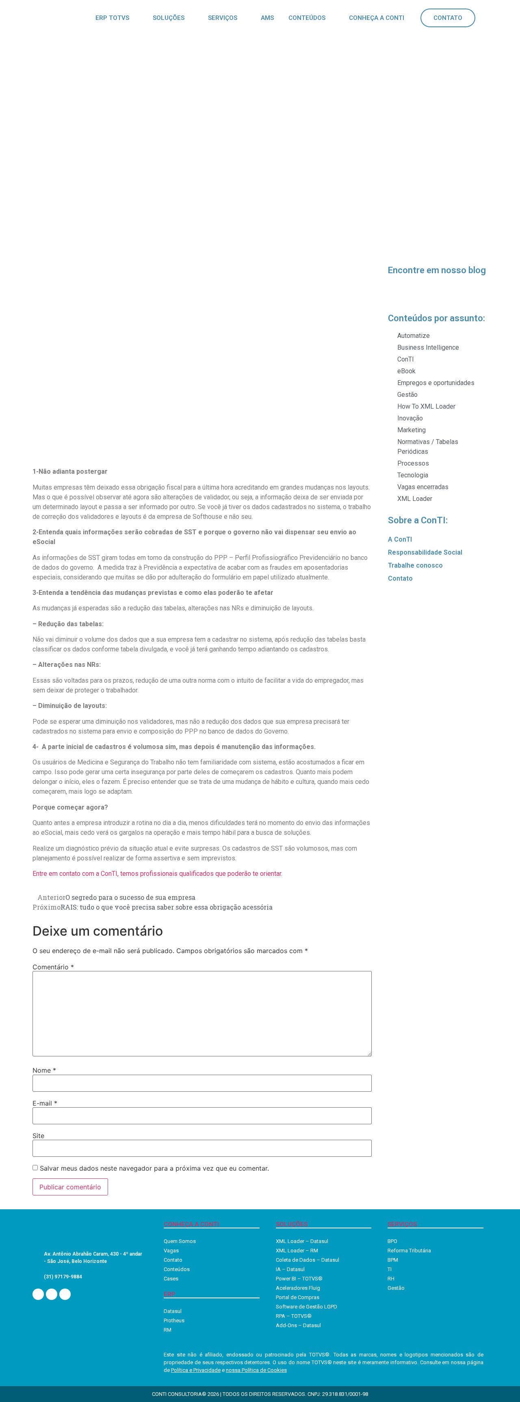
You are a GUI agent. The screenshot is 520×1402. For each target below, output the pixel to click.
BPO (392, 1241)
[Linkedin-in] (38, 1294)
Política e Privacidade (196, 1370)
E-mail (44, 1103)
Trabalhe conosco (415, 565)
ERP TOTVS (112, 18)
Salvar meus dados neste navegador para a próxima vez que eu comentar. (154, 1168)
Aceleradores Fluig (298, 1288)
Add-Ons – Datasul (298, 1325)
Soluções (168, 18)
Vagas (171, 1250)
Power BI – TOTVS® (299, 1279)
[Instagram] (51, 1294)
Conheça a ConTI (376, 18)
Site (38, 1135)
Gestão (396, 1288)
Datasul (173, 1311)
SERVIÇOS (402, 1224)
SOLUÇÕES (292, 1224)
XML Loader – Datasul (302, 1241)
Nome (44, 1070)
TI (390, 1269)
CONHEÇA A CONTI (191, 1224)
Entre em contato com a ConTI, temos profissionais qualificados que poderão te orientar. (157, 873)
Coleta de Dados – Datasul (307, 1260)
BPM (393, 1260)
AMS (267, 18)
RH (391, 1279)
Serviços (222, 18)
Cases (171, 1279)
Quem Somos (180, 1241)
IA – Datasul (290, 1269)
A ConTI (400, 539)
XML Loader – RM (297, 1250)
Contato (447, 18)
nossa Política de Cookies (256, 1370)
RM (167, 1330)
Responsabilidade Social (425, 552)
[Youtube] (65, 1294)
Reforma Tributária (409, 1250)
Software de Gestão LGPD (306, 1307)
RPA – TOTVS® (294, 1316)
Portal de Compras (297, 1297)
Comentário (53, 967)
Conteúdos (306, 18)
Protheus (174, 1320)
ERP (170, 1294)
